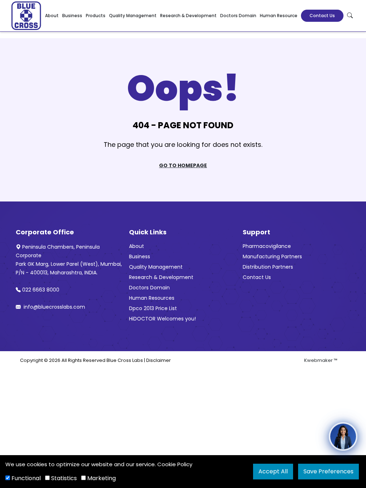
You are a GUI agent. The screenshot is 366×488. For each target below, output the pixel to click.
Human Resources (151, 298)
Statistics (63, 478)
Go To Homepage (183, 165)
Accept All (273, 471)
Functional (25, 478)
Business (72, 16)
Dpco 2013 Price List (153, 308)
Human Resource (278, 16)
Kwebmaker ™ (320, 360)
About (52, 16)
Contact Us (322, 16)
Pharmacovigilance (267, 246)
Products (95, 16)
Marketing (101, 478)
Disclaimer (158, 360)
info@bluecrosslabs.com (53, 306)
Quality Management (133, 16)
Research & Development (188, 16)
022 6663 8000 (40, 289)
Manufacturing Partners (272, 256)
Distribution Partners (268, 266)
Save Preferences (328, 471)
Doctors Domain (238, 16)
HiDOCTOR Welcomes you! (162, 318)
